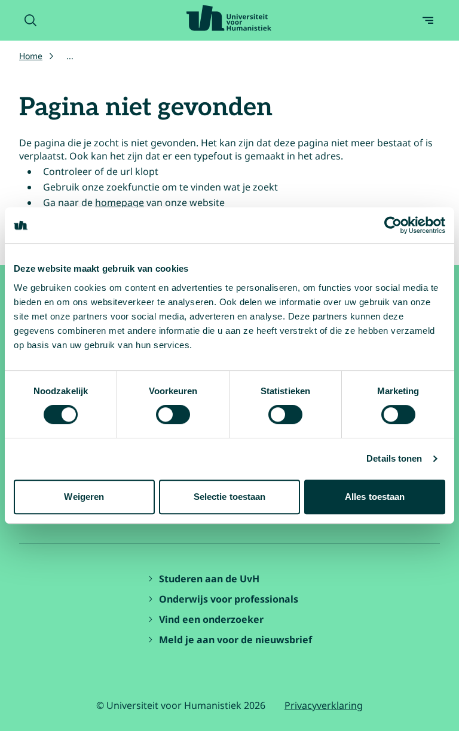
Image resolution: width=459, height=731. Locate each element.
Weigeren (84, 497)
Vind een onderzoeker (211, 619)
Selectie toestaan (230, 497)
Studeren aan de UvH (209, 578)
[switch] (173, 414)
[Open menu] (428, 20)
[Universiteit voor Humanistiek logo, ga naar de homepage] (228, 18)
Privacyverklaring (323, 705)
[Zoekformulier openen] (30, 20)
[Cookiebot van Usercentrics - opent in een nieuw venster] (393, 225)
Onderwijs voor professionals (228, 599)
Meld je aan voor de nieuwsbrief (235, 639)
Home (30, 56)
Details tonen (394, 458)
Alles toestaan (375, 497)
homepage (119, 202)
